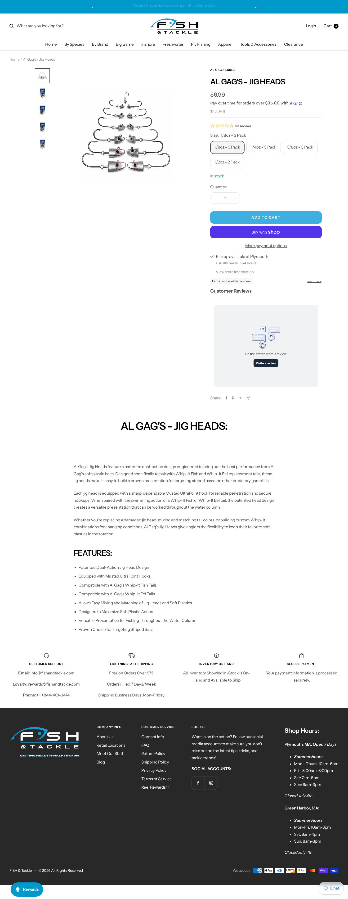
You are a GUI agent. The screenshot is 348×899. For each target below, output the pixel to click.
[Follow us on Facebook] (198, 783)
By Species (74, 44)
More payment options (266, 245)
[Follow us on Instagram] (211, 783)
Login (311, 25)
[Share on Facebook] (227, 398)
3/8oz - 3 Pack (300, 147)
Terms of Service (156, 779)
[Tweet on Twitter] (240, 398)
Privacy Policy (153, 770)
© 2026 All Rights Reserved (60, 870)
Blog (101, 762)
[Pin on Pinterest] (233, 398)
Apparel (225, 44)
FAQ (145, 745)
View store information (235, 272)
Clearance (293, 44)
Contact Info (152, 736)
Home (51, 44)
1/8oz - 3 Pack (227, 147)
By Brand (100, 44)
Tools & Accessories (258, 44)
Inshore (148, 44)
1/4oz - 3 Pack (263, 147)
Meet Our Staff (110, 753)
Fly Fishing (200, 44)
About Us (105, 736)
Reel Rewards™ (155, 787)
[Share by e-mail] (248, 398)
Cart (330, 25)
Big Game (125, 44)
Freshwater (173, 44)
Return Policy (153, 753)
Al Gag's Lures (223, 70)
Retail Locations (111, 745)
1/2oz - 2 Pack (227, 162)
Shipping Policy (155, 762)
